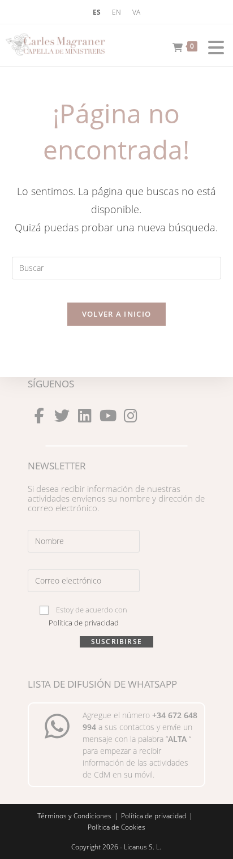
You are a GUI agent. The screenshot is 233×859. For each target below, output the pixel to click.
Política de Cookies (116, 827)
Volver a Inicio (117, 314)
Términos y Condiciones (74, 816)
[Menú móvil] (212, 45)
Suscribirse (116, 641)
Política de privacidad (84, 623)
